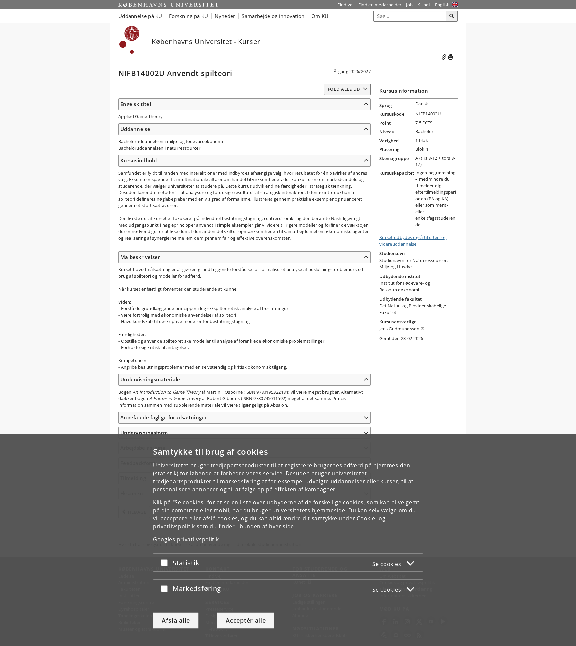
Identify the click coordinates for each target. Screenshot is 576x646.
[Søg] (452, 16)
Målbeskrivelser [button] (140, 257)
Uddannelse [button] (135, 129)
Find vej (345, 5)
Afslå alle (176, 620)
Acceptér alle (246, 620)
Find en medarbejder (380, 5)
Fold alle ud (344, 89)
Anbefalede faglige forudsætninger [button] (163, 417)
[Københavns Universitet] (168, 4)
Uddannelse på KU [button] (140, 16)
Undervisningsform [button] (144, 432)
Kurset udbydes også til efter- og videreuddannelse (413, 240)
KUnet (423, 5)
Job (409, 5)
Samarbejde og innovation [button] (273, 16)
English (442, 5)
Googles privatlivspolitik (186, 539)
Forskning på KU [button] (188, 16)
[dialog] (288, 540)
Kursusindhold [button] (138, 160)
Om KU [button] (320, 16)
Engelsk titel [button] (135, 104)
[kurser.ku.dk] (129, 40)
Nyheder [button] (225, 16)
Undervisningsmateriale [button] (150, 379)
